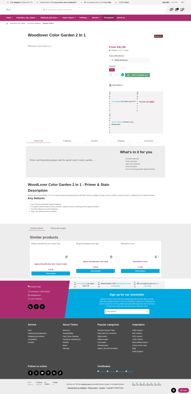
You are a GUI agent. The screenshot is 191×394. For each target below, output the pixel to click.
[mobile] (30, 306)
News (65, 345)
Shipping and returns (36, 336)
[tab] (38, 141)
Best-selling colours (140, 342)
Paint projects (137, 351)
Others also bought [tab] (58, 228)
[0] (166, 2)
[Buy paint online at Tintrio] (8, 9)
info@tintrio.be (35, 295)
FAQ (29, 330)
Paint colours (137, 330)
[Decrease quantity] (110, 74)
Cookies (102, 388)
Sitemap (66, 348)
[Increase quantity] (122, 74)
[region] (66, 66)
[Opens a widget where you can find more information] (183, 390)
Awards (66, 342)
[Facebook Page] (30, 372)
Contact (31, 342)
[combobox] (73, 9)
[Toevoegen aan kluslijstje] (66, 257)
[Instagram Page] (36, 372)
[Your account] (171, 9)
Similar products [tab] (36, 228)
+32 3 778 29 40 (36, 299)
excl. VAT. (174, 2)
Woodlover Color (140, 262)
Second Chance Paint (106, 330)
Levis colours (137, 339)
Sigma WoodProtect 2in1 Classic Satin (50, 264)
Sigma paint (102, 336)
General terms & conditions (77, 388)
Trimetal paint (102, 345)
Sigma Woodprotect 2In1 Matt (95, 262)
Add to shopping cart (140, 75)
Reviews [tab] (94, 141)
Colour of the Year (139, 345)
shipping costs (85, 384)
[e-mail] (36, 306)
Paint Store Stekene (71, 336)
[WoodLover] (158, 37)
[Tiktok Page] (60, 372)
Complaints (32, 339)
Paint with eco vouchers (106, 333)
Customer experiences (72, 339)
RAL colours (137, 333)
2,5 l (111, 70)
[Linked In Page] (54, 372)
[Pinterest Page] (48, 372)
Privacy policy (93, 388)
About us (66, 330)
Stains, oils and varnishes (107, 348)
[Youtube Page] (42, 372)
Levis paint (101, 342)
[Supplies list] (177, 9)
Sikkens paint (102, 339)
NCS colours (137, 336)
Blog (134, 348)
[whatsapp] (42, 306)
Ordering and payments (37, 333)
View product (51, 273)
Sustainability (68, 333)
